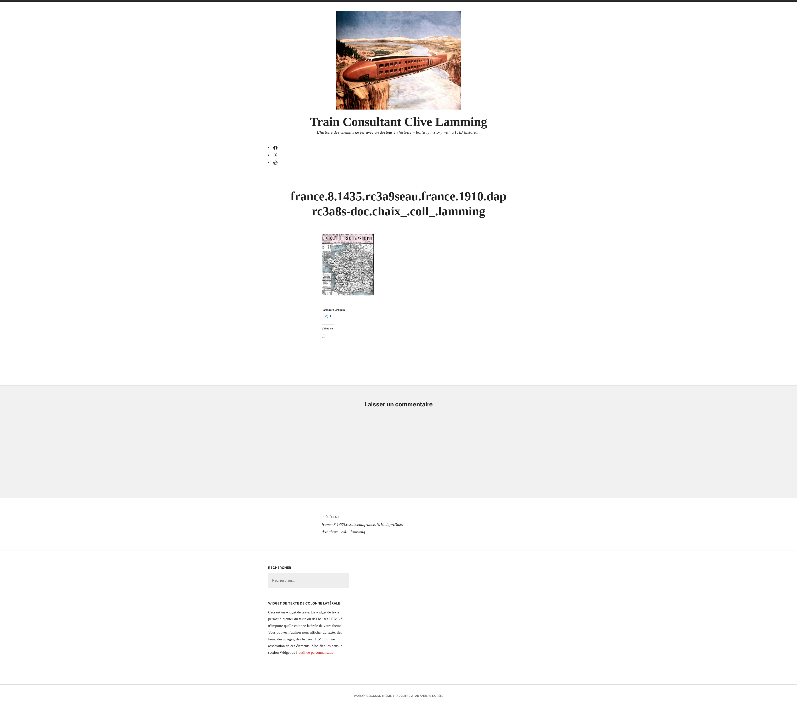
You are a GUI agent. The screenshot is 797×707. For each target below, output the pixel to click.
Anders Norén (431, 695)
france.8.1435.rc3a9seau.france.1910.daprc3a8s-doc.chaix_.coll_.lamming (363, 524)
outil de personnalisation (316, 652)
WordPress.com (367, 695)
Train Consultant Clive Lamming (398, 122)
